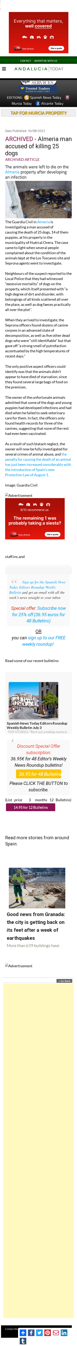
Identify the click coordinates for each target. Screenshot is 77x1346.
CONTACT (25, 61)
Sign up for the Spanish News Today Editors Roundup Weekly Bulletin (37, 587)
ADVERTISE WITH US (45, 61)
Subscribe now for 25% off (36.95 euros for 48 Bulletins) (39, 615)
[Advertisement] (38, 1151)
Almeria (12, 172)
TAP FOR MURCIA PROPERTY (38, 112)
